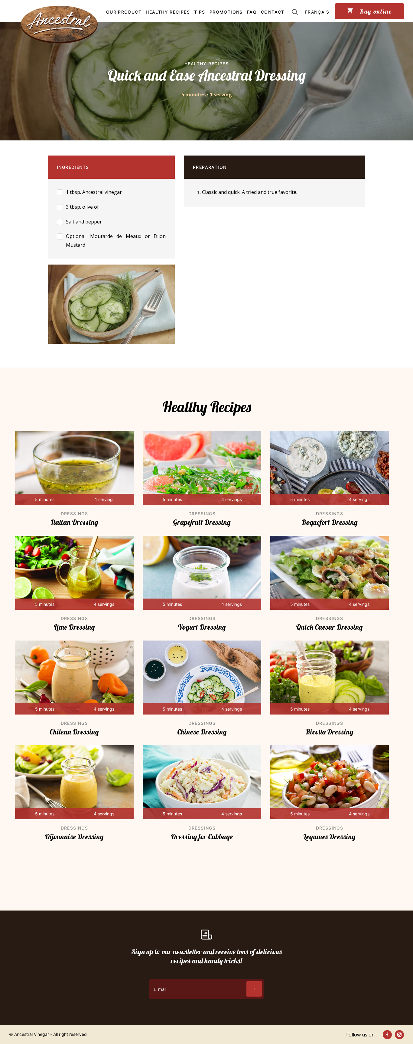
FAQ (252, 11)
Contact (273, 11)
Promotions (226, 11)
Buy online (375, 11)
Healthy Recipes (168, 11)
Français (317, 11)
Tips (199, 11)
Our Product (123, 11)
